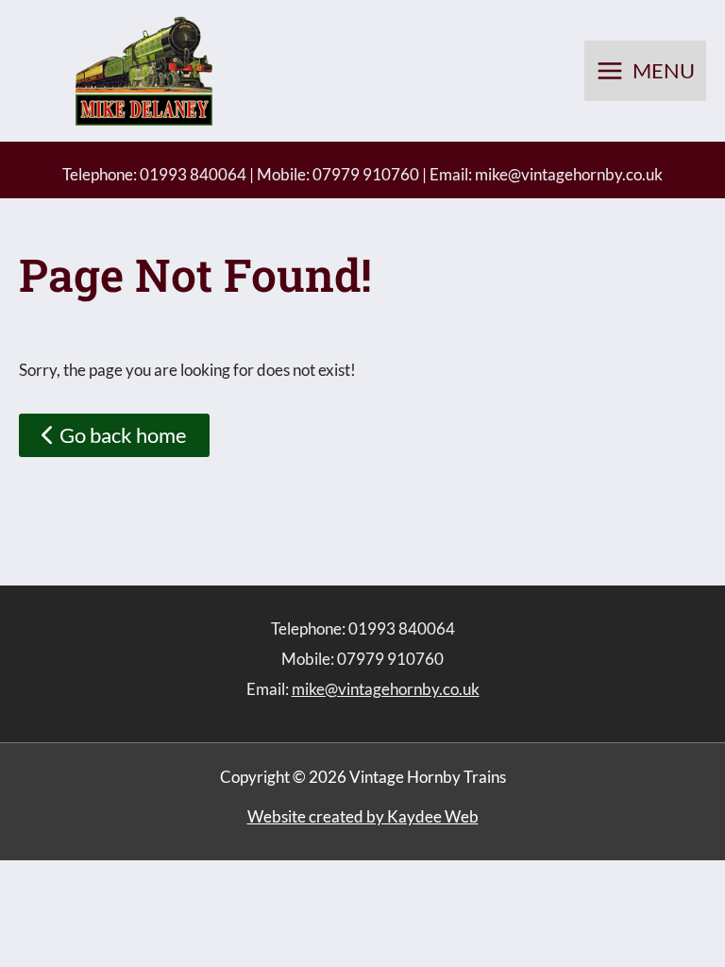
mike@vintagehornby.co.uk (569, 174)
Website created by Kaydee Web (363, 816)
